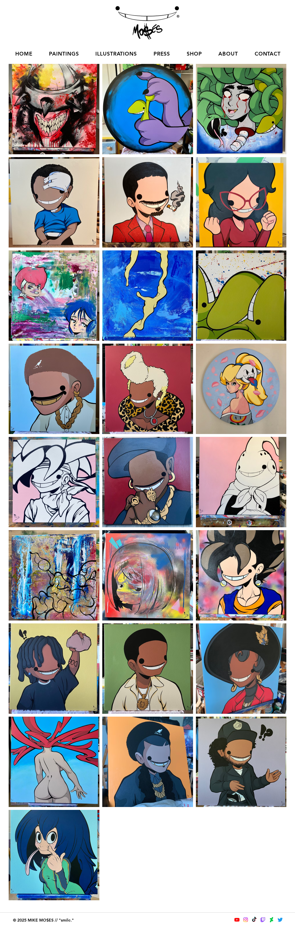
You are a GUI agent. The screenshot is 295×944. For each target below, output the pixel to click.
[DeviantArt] (271, 920)
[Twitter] (280, 920)
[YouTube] (237, 920)
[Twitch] (263, 920)
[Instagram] (246, 920)
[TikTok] (254, 920)
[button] (64, 53)
